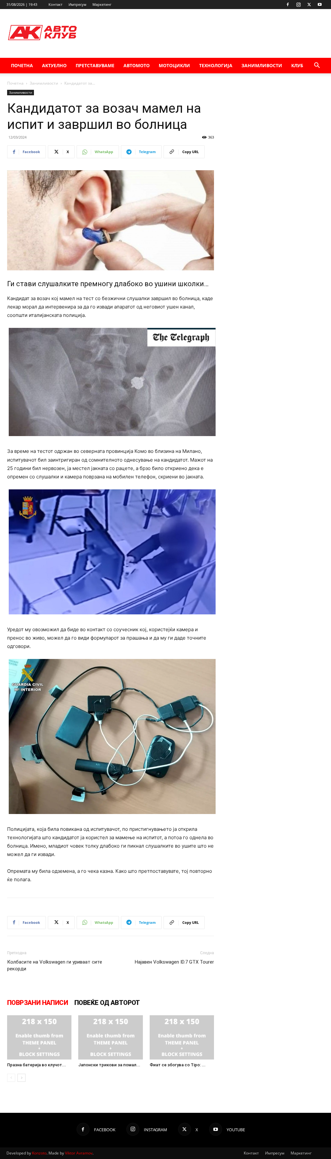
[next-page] (21, 1078)
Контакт (55, 4)
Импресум (77, 4)
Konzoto (39, 1153)
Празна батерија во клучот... (36, 1064)
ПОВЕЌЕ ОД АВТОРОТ (107, 1003)
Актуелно (54, 65)
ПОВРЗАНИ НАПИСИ (37, 1003)
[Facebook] (288, 4)
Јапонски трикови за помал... (109, 1064)
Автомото (136, 65)
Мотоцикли (174, 65)
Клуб (297, 65)
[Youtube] (320, 4)
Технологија (215, 65)
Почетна (22, 65)
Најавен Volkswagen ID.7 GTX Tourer (174, 962)
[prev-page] (11, 1078)
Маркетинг (102, 4)
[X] (309, 4)
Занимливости (261, 65)
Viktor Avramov (78, 1153)
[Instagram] (298, 4)
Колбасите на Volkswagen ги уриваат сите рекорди (54, 965)
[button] (317, 66)
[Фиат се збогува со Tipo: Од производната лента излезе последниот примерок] (182, 1037)
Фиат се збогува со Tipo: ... (178, 1064)
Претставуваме (95, 65)
